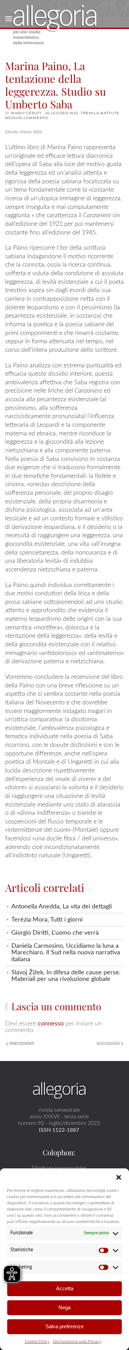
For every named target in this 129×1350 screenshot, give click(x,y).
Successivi (108, 1043)
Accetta (64, 1288)
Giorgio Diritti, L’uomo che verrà (55, 933)
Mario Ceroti (26, 113)
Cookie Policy (37, 1341)
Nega (64, 1307)
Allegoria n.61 (61, 113)
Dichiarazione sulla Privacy (77, 1341)
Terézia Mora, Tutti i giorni (47, 920)
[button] (118, 1177)
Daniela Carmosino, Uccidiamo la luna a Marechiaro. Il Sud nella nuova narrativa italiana (65, 952)
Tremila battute (100, 113)
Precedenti (21, 1043)
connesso (51, 1023)
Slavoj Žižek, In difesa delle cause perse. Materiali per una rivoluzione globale (65, 976)
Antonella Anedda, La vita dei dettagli (61, 906)
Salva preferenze (64, 1326)
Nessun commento (26, 118)
